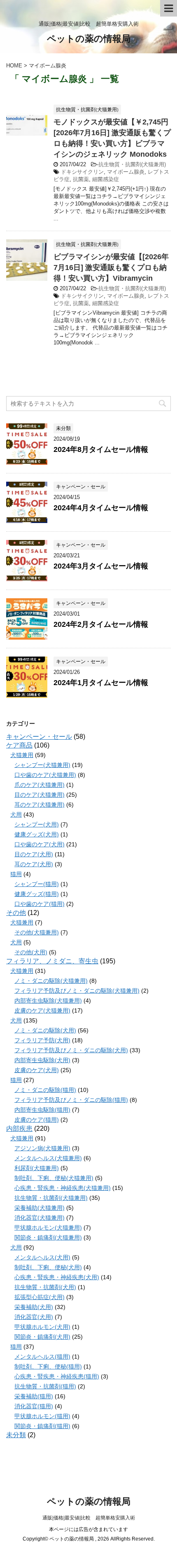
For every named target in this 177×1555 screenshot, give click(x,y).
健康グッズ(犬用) (36, 834)
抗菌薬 (81, 179)
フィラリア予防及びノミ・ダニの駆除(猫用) (71, 1099)
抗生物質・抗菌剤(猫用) (45, 1386)
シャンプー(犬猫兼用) (42, 765)
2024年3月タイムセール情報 (101, 566)
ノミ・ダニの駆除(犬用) (45, 1030)
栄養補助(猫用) (33, 1396)
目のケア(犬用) (33, 854)
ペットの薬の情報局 (88, 38)
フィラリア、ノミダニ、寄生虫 (52, 961)
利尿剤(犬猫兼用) (36, 1168)
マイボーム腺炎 (125, 172)
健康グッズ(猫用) (36, 894)
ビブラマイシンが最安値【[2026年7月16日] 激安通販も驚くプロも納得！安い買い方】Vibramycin (111, 267)
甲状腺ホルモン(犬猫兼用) (48, 1227)
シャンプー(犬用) (36, 824)
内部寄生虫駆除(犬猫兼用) (48, 1000)
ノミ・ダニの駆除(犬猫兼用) (51, 980)
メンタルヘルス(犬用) (42, 1257)
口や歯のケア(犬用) (39, 844)
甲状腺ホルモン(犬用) (42, 1326)
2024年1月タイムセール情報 (101, 682)
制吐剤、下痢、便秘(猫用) (48, 1366)
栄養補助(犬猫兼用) (39, 1207)
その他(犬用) (30, 952)
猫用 (16, 874)
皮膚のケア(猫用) (36, 1119)
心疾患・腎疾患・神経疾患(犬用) (56, 1277)
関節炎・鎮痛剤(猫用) (42, 1426)
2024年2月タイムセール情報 (101, 624)
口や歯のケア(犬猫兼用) (45, 775)
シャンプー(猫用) (36, 884)
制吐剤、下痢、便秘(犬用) (48, 1267)
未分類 (16, 1434)
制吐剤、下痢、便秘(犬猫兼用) (53, 1178)
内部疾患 (19, 1128)
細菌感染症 (105, 179)
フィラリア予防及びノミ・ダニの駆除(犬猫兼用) (77, 990)
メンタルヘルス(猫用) (42, 1356)
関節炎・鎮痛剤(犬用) (42, 1336)
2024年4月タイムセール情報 (101, 508)
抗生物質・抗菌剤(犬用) (45, 1287)
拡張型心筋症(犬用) (39, 1297)
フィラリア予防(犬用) (42, 1040)
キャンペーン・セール (39, 736)
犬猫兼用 (21, 755)
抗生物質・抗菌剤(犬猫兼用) (132, 164)
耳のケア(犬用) (33, 864)
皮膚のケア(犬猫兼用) (42, 1010)
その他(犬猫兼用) (36, 932)
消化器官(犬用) (33, 1317)
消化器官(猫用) (33, 1406)
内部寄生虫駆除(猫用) (42, 1109)
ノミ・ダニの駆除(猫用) (45, 1090)
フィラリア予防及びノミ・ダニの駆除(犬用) (71, 1050)
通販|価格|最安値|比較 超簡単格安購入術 (88, 1518)
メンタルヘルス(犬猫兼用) (48, 1158)
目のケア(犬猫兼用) (39, 794)
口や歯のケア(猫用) (39, 904)
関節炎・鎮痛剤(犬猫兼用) (48, 1237)
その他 (16, 912)
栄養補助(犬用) (33, 1307)
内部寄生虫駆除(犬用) (42, 1060)
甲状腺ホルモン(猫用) (42, 1416)
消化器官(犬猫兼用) (39, 1217)
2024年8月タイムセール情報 (101, 449)
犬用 (16, 814)
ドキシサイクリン (82, 172)
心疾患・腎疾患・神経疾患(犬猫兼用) (62, 1188)
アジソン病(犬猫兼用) (42, 1148)
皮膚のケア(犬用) (36, 1070)
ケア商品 (19, 745)
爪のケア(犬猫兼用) (39, 784)
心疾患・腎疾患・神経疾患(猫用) (56, 1376)
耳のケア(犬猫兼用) (39, 804)
